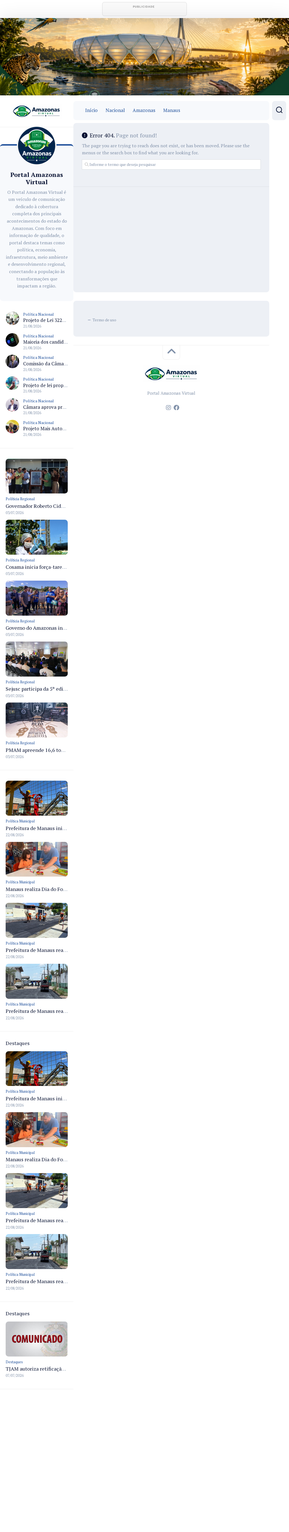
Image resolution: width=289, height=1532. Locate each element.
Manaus (171, 110)
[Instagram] (168, 408)
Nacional (115, 110)
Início (91, 110)
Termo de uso (104, 319)
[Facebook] (176, 408)
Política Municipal (20, 821)
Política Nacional (38, 314)
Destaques (14, 1361)
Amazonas (144, 110)
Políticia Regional (20, 498)
